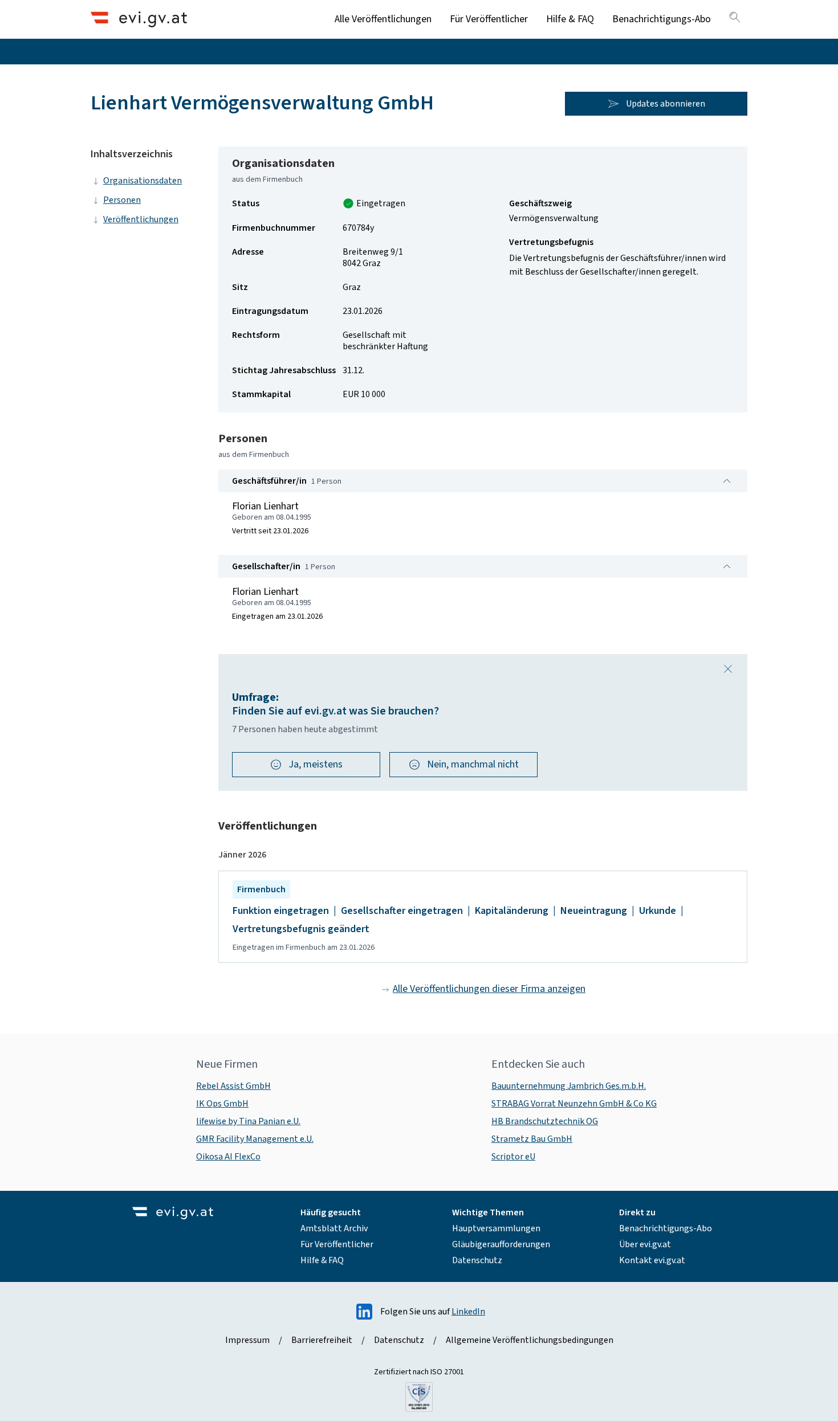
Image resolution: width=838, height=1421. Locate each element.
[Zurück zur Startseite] (139, 19)
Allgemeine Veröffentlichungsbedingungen (529, 1340)
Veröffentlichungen (140, 219)
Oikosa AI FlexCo (228, 1156)
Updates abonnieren (665, 103)
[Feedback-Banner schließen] (728, 669)
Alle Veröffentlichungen (383, 19)
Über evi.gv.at (645, 1244)
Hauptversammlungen (496, 1228)
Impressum (247, 1340)
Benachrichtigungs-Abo (661, 19)
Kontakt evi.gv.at (652, 1260)
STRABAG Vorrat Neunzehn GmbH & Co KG (574, 1103)
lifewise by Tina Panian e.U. (248, 1121)
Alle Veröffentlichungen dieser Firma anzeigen (489, 989)
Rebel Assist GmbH (233, 1086)
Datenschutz (477, 1260)
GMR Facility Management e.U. (255, 1139)
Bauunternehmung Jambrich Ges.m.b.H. (568, 1086)
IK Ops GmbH (222, 1103)
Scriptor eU (513, 1156)
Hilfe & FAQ (570, 19)
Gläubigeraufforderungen (501, 1244)
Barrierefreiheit (321, 1340)
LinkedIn (468, 1311)
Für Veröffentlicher (489, 19)
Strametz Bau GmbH (531, 1139)
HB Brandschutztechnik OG (544, 1121)
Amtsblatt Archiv (334, 1228)
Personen (122, 200)
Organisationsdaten (142, 180)
